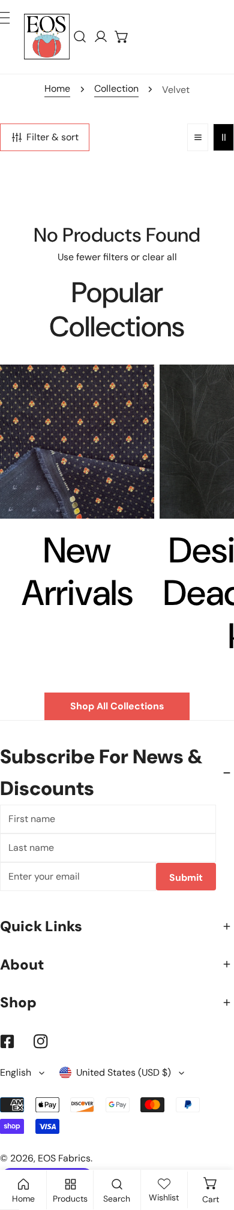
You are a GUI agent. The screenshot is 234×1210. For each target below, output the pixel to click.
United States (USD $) (123, 1072)
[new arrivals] (77, 442)
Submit (186, 877)
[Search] (80, 37)
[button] (122, 37)
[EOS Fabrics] (47, 37)
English (15, 1072)
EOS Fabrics (64, 1158)
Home (57, 88)
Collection (116, 88)
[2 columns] (223, 138)
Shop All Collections (117, 706)
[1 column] (197, 138)
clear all (159, 257)
